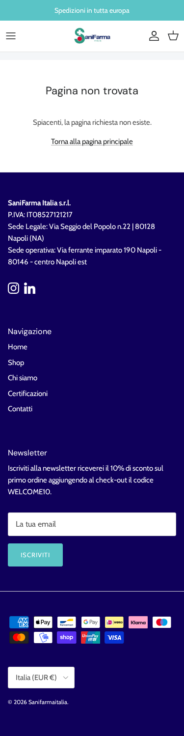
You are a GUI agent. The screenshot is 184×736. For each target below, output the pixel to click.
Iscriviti (35, 555)
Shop (16, 362)
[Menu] (11, 36)
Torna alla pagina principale (92, 141)
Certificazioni (28, 393)
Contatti (20, 408)
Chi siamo (22, 377)
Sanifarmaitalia (47, 702)
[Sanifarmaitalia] (92, 36)
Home (17, 346)
